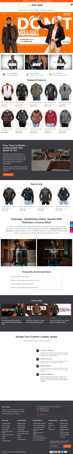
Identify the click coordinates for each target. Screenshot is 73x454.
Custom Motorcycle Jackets (39, 438)
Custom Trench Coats (38, 436)
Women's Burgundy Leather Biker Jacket (9, 129)
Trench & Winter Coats (23, 431)
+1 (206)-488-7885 (44, 410)
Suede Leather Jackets (7, 434)
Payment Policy (64, 423)
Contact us (51, 425)
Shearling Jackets (6, 440)
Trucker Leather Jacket (20, 102)
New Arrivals (27, 10)
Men (32, 10)
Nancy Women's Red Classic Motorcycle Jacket (54, 129)
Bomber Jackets (6, 427)
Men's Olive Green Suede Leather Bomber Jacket (40, 102)
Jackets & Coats (6, 423)
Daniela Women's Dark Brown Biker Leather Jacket (26, 129)
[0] (71, 5)
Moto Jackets (5, 429)
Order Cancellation (64, 432)
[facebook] (71, 222)
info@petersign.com (44, 408)
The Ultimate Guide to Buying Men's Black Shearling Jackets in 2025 (12, 322)
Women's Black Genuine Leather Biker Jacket (29, 206)
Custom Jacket (50, 10)
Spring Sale (43, 10)
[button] (4, 104)
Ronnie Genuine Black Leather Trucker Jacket (47, 206)
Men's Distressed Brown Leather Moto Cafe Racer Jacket (13, 206)
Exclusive (21, 10)
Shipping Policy (64, 427)
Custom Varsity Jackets (38, 427)
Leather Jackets (6, 425)
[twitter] (71, 225)
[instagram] (71, 231)
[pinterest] (71, 228)
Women (37, 10)
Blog (49, 427)
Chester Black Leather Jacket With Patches (53, 102)
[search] (18, 5)
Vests (3, 438)
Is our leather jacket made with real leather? (22, 284)
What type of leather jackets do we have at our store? (25, 280)
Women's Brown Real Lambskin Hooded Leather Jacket (41, 129)
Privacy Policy (63, 425)
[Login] (68, 5)
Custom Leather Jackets (39, 423)
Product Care (51, 429)
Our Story (8, 174)
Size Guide (62, 436)
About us (50, 423)
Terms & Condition (64, 434)
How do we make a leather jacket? (20, 276)
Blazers (4, 436)
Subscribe (67, 446)
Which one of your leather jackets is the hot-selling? (24, 287)
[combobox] (10, 5)
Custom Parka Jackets (38, 440)
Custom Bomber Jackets (39, 425)
